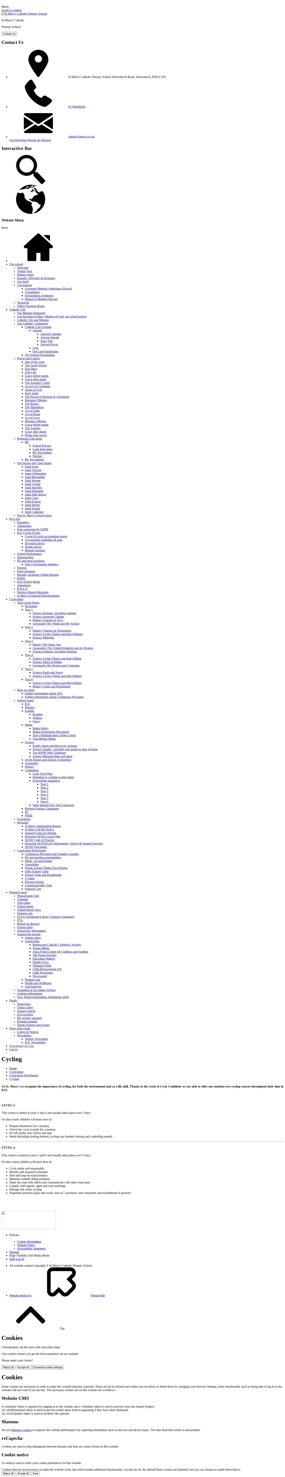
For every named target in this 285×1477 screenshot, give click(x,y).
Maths (28, 724)
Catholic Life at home (38, 327)
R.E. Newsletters (35, 1042)
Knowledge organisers (46, 780)
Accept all (23, 1367)
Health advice (33, 546)
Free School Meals (28, 581)
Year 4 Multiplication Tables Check (54, 735)
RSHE (21, 578)
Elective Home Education (32, 592)
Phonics (30, 707)
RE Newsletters (42, 452)
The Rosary (32, 403)
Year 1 (29, 609)
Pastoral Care (33, 889)
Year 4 (29, 655)
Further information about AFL (44, 693)
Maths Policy (41, 728)
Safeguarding (25, 557)
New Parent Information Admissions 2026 (43, 997)
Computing (32, 770)
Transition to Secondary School (36, 990)
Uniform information (29, 993)
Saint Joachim (33, 487)
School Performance (29, 553)
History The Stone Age (47, 644)
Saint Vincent (33, 470)
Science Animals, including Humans (55, 651)
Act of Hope (32, 414)
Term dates (23, 902)
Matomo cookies (21, 1430)
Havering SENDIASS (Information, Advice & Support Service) (64, 843)
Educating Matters (44, 958)
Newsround (40, 976)
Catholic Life (17, 309)
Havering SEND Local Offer (42, 836)
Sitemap (14, 1252)
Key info (14, 519)
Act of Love (32, 417)
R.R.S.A (22, 588)
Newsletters (24, 1035)
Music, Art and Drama (38, 861)
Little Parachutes (43, 972)
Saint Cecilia (32, 484)
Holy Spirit (31, 393)
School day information (31, 930)
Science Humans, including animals (54, 613)
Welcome (22, 267)
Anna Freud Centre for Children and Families (60, 951)
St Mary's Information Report (43, 826)
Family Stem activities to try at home (55, 745)
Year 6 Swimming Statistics (41, 564)
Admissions (24, 526)
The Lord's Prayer (36, 365)
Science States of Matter (47, 662)
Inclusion (22, 822)
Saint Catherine (34, 512)
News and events (19, 1028)
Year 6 (29, 679)
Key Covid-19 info (28, 533)
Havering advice (35, 543)
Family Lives (41, 962)
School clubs (25, 927)
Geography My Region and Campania (56, 665)
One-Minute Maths (44, 738)
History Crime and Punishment (51, 686)
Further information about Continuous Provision (54, 697)
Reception (31, 606)
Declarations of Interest (39, 295)
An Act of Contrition (37, 386)
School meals (25, 906)
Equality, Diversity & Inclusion (36, 278)
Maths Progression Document (51, 731)
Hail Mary (31, 369)
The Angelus (33, 428)
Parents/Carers (18, 892)
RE (27, 442)
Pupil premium (26, 571)
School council (26, 1011)
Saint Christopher (35, 473)
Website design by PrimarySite (57, 1295)
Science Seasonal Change (48, 616)
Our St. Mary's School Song (34, 515)
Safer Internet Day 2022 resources (53, 805)
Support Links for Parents (40, 833)
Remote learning (35, 550)
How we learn (26, 690)
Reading (38, 714)
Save (35, 1473)
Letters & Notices (28, 1032)
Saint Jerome (33, 480)
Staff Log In (16, 1259)
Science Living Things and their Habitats (58, 634)
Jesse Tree (46, 341)
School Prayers (42, 445)
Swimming (23, 819)
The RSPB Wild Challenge (49, 752)
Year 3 (29, 641)
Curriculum (16, 599)
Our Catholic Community (32, 323)
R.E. (27, 704)
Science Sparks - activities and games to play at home (65, 749)
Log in (13, 1049)
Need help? (24, 1004)
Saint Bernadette (35, 477)
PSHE (29, 815)
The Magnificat (34, 407)
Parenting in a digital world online (53, 777)
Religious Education (29, 438)
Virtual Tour (24, 271)
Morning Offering (36, 400)
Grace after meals (35, 379)
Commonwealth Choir (38, 885)
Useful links (32, 941)
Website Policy (26, 1245)
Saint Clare (31, 498)
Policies (37, 456)
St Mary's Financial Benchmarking (38, 595)
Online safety (33, 937)
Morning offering (35, 421)
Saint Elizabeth (34, 491)
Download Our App (21, 1046)
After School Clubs (36, 871)
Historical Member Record (41, 299)
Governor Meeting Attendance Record (48, 288)
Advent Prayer (49, 344)
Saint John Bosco (35, 494)
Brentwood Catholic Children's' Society (57, 944)
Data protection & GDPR (32, 529)
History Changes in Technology (52, 630)
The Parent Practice (44, 955)
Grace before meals (36, 375)
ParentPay (23, 522)
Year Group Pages (28, 602)
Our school (16, 264)
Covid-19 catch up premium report (46, 536)
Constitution (32, 292)
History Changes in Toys (48, 620)
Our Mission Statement (31, 313)
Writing (37, 717)
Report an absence (28, 923)
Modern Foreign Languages (42, 808)
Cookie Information (29, 1241)
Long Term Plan (43, 773)
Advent (37, 330)
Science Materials (43, 637)
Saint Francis (33, 501)
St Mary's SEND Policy (39, 829)
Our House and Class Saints (34, 463)
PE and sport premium (30, 560)
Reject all (8, 1367)
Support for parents (29, 934)
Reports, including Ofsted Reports (38, 574)
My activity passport (29, 1018)
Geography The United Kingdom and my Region (63, 648)
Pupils (13, 1000)
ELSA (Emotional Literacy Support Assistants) (45, 916)
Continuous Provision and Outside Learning (52, 854)
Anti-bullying (33, 986)
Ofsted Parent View (29, 909)
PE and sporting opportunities (43, 857)
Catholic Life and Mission (33, 320)
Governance (24, 285)
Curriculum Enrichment (31, 850)
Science (29, 742)
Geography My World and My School (56, 623)
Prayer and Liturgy (28, 358)
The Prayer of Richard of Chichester (47, 396)
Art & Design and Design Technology (48, 759)
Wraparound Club (28, 895)
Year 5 (29, 669)
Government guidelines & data (43, 540)
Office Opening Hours (31, 306)
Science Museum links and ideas (52, 756)
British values (25, 274)
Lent (35, 348)
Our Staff (22, 281)
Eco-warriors (25, 1014)
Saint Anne (31, 466)
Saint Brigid (32, 505)
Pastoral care (25, 913)
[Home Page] (24, 13)
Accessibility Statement (31, 1248)
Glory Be (30, 372)
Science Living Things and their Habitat (57, 658)
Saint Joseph (32, 508)
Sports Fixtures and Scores (33, 1025)
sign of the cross (35, 362)
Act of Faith (32, 410)
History (29, 766)
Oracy (36, 721)
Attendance (24, 585)
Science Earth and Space (48, 672)
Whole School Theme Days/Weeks (46, 868)
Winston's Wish (42, 965)
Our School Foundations (40, 355)
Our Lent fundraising (45, 351)
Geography (32, 763)
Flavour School (34, 882)
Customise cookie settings (47, 1367)
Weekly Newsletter (36, 1039)
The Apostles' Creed (37, 382)
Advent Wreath (49, 337)
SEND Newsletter (36, 847)
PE (26, 812)
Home (13, 1068)
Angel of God (33, 389)
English (29, 711)
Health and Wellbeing (38, 983)
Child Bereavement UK (47, 969)
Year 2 (29, 627)
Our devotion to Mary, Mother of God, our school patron (51, 316)
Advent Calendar (50, 334)
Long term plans (43, 449)
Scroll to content (12, 10)
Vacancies (23, 302)
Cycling (30, 878)
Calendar (22, 899)
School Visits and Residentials (43, 875)
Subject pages (25, 700)
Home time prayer (36, 435)
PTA (20, 920)
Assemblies (32, 864)
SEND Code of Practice (39, 840)
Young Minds (41, 948)
